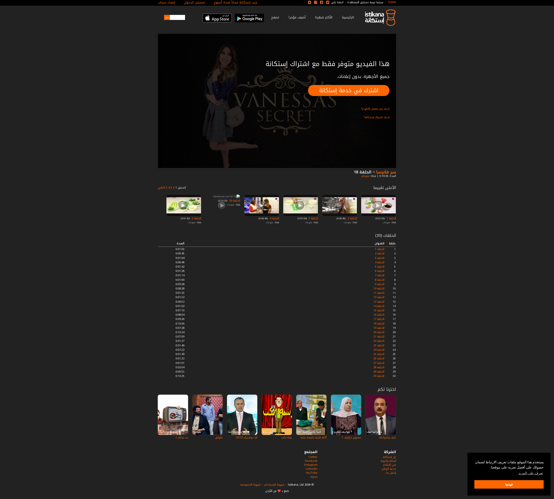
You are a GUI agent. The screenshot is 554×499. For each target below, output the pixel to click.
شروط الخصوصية (250, 484)
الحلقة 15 (378, 310)
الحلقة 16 (378, 314)
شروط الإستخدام (274, 484)
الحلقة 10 (378, 288)
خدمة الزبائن (389, 469)
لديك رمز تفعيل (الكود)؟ (375, 108)
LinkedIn (311, 469)
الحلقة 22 (378, 341)
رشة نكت (286, 437)
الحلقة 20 (378, 332)
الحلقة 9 (379, 284)
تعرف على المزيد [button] (531, 473)
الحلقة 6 (379, 271)
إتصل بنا (391, 472)
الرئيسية (348, 17)
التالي (161, 187)
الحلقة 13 (378, 301)
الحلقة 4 (274, 218)
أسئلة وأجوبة (388, 460)
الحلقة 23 (378, 345)
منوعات (364, 176)
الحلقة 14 (378, 306)
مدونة (314, 476)
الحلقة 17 (378, 319)
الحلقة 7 (379, 275)
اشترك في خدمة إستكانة (348, 90)
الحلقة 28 (378, 367)
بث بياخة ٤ (182, 437)
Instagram (310, 464)
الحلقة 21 (378, 336)
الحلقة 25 (378, 354)
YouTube (311, 472)
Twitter (312, 457)
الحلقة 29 (378, 371)
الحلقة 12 (378, 297)
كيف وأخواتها (387, 437)
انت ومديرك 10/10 (246, 437)
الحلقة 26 (378, 358)
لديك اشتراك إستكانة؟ (377, 117)
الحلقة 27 (378, 363)
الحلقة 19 (378, 328)
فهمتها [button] (509, 484)
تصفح (275, 17)
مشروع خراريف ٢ (351, 437)
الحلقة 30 (378, 376)
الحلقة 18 (378, 323)
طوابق (219, 437)
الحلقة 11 (378, 293)
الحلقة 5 (196, 218)
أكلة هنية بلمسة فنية (314, 437)
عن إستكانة (389, 457)
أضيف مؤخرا (297, 17)
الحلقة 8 (379, 280)
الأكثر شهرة (324, 17)
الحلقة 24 (378, 349)
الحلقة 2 (352, 218)
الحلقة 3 (313, 218)
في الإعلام (389, 464)
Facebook (311, 460)
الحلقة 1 (391, 218)
